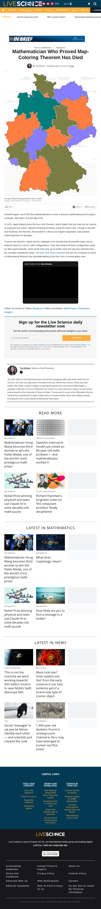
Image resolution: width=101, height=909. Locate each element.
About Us (74, 866)
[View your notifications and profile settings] (89, 3)
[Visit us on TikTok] (52, 3)
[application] (50, 282)
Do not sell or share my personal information (81, 889)
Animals (12, 10)
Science (48, 10)
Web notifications (48, 881)
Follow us (79, 207)
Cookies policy (78, 873)
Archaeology (25, 10)
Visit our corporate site (55, 845)
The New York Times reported (50, 253)
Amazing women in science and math (50, 803)
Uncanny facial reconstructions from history (50, 820)
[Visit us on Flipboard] (48, 3)
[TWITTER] (22, 372)
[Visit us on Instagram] (39, 3)
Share (10, 207)
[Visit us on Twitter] (35, 3)
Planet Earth (62, 10)
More (83, 10)
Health (38, 10)
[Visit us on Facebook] (31, 3)
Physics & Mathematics (43, 48)
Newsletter (92, 207)
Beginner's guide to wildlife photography (72, 798)
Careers (73, 881)
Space (74, 10)
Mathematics (60, 48)
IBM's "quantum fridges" (56, 17)
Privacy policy (46, 873)
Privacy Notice (81, 345)
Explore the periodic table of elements (50, 812)
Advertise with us (17, 881)
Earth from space (28, 796)
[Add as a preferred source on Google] (50, 853)
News (71, 66)
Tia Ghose (40, 66)
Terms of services (40, 345)
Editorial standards (17, 886)
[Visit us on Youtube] (43, 3)
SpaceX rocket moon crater (27, 17)
